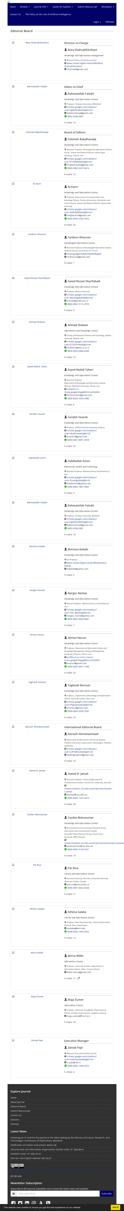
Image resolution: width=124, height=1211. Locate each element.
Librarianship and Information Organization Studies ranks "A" (42, 1149)
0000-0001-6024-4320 (78, 887)
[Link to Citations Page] (78, 978)
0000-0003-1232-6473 (78, 797)
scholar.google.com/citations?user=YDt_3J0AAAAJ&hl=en (80, 611)
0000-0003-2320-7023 (78, 218)
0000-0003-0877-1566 (78, 666)
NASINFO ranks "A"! (20, 1153)
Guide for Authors (62, 6)
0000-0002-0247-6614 (78, 168)
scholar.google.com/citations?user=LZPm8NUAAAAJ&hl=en (80, 750)
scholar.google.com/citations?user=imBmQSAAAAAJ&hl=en (80, 1058)
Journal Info (40, 6)
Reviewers (107, 6)
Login (96, 21)
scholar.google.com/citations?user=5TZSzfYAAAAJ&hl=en (80, 343)
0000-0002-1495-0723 (78, 1065)
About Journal (17, 1102)
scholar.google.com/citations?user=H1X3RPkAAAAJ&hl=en (80, 160)
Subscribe (106, 1193)
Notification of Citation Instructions (28, 1145)
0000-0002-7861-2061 (78, 486)
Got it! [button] (115, 1207)
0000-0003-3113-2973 (78, 304)
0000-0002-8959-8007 (78, 619)
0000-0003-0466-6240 (78, 350)
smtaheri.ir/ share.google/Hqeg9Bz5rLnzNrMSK (82, 390)
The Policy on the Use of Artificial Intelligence (48, 14)
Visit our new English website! (26, 1158)
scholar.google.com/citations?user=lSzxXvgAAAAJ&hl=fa (80, 479)
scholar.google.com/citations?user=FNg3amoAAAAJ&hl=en (80, 703)
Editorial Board (18, 1106)
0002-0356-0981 (75, 116)
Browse (24, 6)
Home (13, 6)
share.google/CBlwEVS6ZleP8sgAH (84, 253)
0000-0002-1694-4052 (78, 931)
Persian (110, 21)
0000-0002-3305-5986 (78, 398)
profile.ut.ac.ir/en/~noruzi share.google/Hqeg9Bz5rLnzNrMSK (82, 659)
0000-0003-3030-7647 (78, 711)
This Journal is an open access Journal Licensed (35, 1169)
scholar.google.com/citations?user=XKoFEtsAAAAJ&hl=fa (80, 432)
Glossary (15, 1119)
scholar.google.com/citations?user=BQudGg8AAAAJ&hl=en (80, 296)
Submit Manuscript (87, 6)
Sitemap (15, 1124)
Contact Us (15, 14)
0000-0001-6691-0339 (78, 439)
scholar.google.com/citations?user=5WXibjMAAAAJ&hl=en (80, 211)
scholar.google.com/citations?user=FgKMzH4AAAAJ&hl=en (80, 108)
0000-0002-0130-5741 (78, 849)
